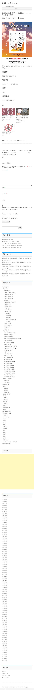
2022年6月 (4, 595)
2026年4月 (4, 507)
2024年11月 (4, 540)
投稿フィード (5, 673)
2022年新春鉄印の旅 (8, 361)
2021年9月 (4, 612)
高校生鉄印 (7, 306)
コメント (5, 170)
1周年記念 (7, 312)
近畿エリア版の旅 (8, 336)
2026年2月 (4, 511)
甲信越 (4, 399)
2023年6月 (4, 572)
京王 (4, 422)
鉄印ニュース (13, 140)
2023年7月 (4, 570)
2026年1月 (4, 513)
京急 (4, 424)
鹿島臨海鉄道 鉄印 (7, 132)
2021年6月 (4, 618)
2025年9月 (4, 521)
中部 (4, 401)
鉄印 (4, 289)
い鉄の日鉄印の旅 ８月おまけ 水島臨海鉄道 (12, 245)
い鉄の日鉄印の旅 (8, 340)
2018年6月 (4, 660)
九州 (4, 409)
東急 (4, 419)
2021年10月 (4, 610)
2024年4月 (4, 553)
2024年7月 (4, 547)
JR (3, 386)
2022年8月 (4, 591)
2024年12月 (4, 538)
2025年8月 (4, 522)
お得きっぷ (4, 384)
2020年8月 (4, 637)
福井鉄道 (5, 440)
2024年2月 (4, 557)
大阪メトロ (5, 428)
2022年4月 (4, 599)
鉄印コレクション (10, 3)
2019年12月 (4, 647)
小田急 (4, 426)
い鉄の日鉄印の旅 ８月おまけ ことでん (11, 247)
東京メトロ (5, 417)
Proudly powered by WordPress (9, 687)
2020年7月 (4, 639)
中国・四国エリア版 (9, 292)
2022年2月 (4, 603)
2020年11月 (4, 631)
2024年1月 (4, 559)
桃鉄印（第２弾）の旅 (10, 346)
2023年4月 (4, 576)
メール (4, 194)
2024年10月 (4, 542)
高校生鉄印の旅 (7, 350)
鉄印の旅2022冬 (7, 363)
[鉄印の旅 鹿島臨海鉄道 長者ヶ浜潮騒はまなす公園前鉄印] (22, 111)
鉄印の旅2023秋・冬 (8, 371)
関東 (4, 396)
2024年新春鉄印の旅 (8, 373)
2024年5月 (4, 551)
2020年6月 (4, 641)
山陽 (4, 436)
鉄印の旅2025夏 (7, 334)
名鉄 (5, 403)
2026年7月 (4, 501)
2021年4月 (4, 622)
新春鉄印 (7, 327)
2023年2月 (4, 580)
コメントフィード (6, 675)
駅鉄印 (6, 313)
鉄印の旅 (5, 331)
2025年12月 (4, 515)
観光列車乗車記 (5, 411)
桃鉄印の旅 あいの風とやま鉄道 (9, 258)
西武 (5, 398)
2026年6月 (4, 503)
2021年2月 (4, 626)
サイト (3, 200)
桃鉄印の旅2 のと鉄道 (7, 239)
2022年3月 (4, 601)
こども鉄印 (7, 325)
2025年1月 (4, 536)
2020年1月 (4, 645)
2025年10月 (4, 519)
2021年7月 (4, 616)
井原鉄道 (8, 315)
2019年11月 (4, 649)
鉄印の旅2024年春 (8, 375)
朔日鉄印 (7, 329)
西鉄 (4, 438)
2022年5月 (4, 597)
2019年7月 (4, 656)
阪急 (4, 430)
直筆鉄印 (7, 304)
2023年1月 (4, 582)
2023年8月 (4, 568)
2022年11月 (4, 586)
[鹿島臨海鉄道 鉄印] (8, 128)
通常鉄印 (6, 291)
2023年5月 (4, 574)
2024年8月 (4, 545)
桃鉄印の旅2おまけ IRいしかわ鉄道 (10, 241)
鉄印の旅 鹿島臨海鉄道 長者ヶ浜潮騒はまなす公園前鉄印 (22, 117)
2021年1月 (4, 628)
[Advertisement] (17, 471)
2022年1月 (4, 605)
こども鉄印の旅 (7, 357)
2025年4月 (4, 530)
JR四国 (5, 390)
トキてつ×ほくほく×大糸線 (9, 442)
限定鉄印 (6, 300)
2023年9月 (4, 566)
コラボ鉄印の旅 (7, 354)
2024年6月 (4, 549)
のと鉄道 (8, 321)
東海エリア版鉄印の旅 (9, 333)
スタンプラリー (5, 413)
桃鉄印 (5, 380)
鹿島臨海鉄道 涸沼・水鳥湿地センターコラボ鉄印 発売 (16, 14)
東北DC (6, 308)
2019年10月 (4, 651)
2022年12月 (4, 584)
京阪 (4, 434)
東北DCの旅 (6, 352)
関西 (4, 405)
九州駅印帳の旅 (5, 443)
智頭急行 (8, 317)
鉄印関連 (4, 287)
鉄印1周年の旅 (7, 356)
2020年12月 (4, 630)
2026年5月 (4, 505)
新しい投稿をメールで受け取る (9, 218)
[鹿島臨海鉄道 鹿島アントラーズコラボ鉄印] (8, 111)
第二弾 (6, 382)
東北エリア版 (8, 298)
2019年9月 (4, 653)
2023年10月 (4, 565)
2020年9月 (4, 635)
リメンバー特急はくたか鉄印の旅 (11, 338)
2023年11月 (4, 563)
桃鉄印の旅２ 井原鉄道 (7, 266)
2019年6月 (4, 658)
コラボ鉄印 (7, 310)
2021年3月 (4, 624)
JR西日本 (6, 388)
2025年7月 (4, 524)
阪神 (4, 432)
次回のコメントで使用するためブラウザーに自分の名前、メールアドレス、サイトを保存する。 (17, 208)
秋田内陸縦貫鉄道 (10, 319)
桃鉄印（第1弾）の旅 (10, 348)
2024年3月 (4, 555)
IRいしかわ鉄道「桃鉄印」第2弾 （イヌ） (11, 243)
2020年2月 (4, 643)
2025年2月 (4, 534)
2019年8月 (4, 654)
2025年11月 (4, 517)
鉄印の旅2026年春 (8, 342)
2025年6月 (4, 526)
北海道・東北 (6, 394)
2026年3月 (4, 509)
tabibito (22, 18)
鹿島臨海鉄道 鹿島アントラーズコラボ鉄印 (8, 116)
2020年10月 (4, 633)
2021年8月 (4, 614)
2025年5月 (4, 528)
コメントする (22, 140)
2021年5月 (4, 620)
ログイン (4, 671)
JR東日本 (6, 392)
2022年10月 (4, 588)
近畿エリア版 (8, 294)
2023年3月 (4, 578)
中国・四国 (5, 407)
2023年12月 (4, 561)
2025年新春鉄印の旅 (8, 377)
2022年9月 (4, 589)
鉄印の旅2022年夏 (8, 367)
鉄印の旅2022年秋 (8, 369)
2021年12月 (4, 607)
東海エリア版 (8, 296)
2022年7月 (4, 593)
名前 (4, 187)
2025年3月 (4, 532)
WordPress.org (5, 677)
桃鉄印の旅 (6, 344)
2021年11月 (4, 609)
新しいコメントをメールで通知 (9, 214)
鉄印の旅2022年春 (8, 365)
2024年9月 (4, 544)
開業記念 (7, 323)
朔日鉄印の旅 (7, 359)
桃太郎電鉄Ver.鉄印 (9, 302)
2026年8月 (4, 500)
